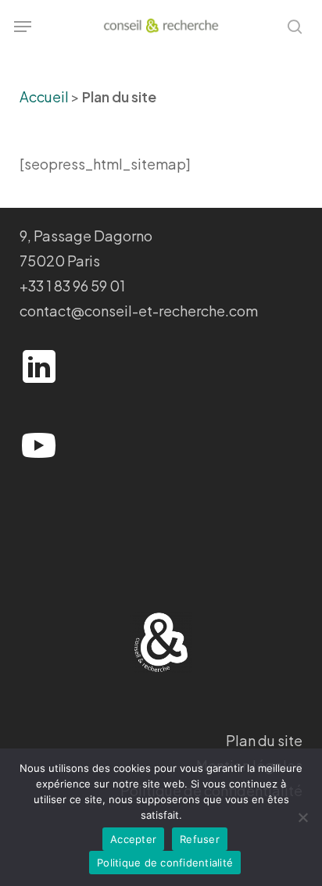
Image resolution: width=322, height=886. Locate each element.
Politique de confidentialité (165, 862)
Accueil (44, 96)
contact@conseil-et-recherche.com (139, 311)
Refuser (200, 839)
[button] (22, 26)
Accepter (133, 839)
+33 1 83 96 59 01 (72, 286)
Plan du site (264, 740)
